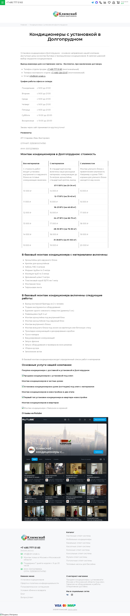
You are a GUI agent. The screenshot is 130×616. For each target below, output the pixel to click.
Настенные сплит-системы (78, 536)
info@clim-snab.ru (37, 76)
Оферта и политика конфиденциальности (40, 583)
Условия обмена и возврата (33, 590)
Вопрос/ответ (27, 597)
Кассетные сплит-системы (78, 546)
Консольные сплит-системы (79, 553)
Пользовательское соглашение (35, 587)
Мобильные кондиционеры (78, 539)
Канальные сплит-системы (78, 543)
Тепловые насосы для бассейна (80, 564)
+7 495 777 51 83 (14, 2)
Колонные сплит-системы (78, 550)
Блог (23, 594)
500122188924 (35, 569)
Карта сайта (72, 609)
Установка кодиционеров (32, 580)
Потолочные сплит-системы (79, 560)
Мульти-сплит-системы (76, 557)
